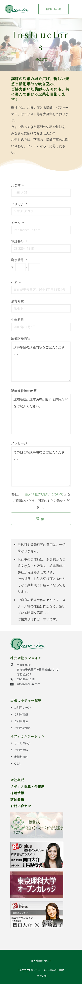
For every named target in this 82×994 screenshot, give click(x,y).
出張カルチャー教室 (25, 700)
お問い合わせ (53, 9)
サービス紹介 (22, 743)
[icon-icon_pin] (12, 664)
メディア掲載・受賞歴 (27, 786)
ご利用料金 (21, 721)
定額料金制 (21, 757)
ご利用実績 (21, 714)
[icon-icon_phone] (12, 679)
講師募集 (17, 799)
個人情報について (41, 961)
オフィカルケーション (27, 736)
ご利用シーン (22, 707)
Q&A (17, 763)
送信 (41, 519)
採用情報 (17, 792)
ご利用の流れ (22, 728)
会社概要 (17, 779)
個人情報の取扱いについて (44, 494)
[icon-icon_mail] (12, 684)
